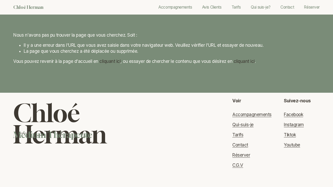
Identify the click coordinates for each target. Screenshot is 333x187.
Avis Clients (212, 7)
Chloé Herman (28, 7)
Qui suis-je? (261, 7)
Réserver (311, 7)
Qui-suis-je (242, 124)
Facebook (293, 114)
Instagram (294, 124)
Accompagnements (175, 7)
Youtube (292, 145)
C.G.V (237, 165)
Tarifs (236, 7)
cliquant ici (109, 61)
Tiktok (290, 134)
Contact (287, 7)
